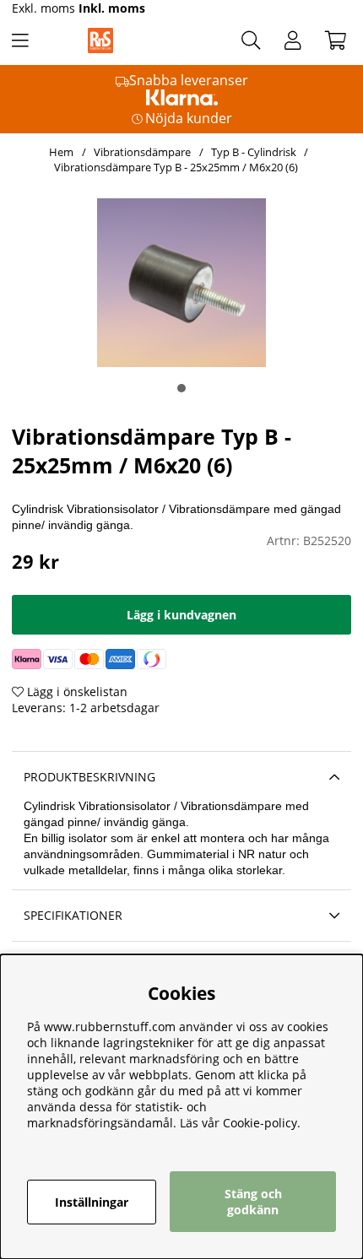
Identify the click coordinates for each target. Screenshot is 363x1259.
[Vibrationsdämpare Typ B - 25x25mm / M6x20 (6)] (181, 388)
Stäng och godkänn (253, 1202)
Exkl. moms (43, 8)
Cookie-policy (260, 1123)
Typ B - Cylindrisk (253, 151)
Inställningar (91, 1202)
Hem (61, 151)
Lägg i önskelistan (75, 692)
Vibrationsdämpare (142, 151)
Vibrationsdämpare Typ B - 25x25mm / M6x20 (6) (176, 167)
